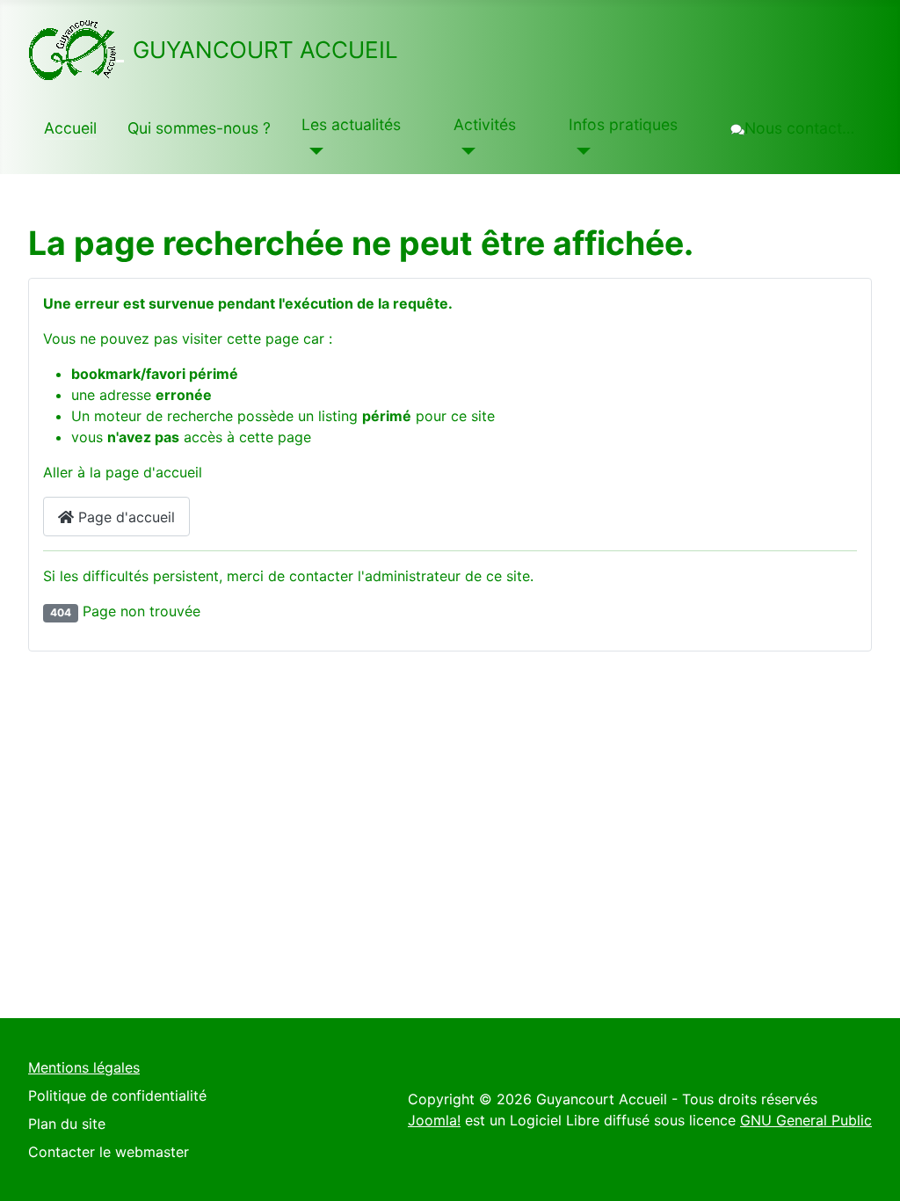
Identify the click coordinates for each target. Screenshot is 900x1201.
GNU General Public (806, 1120)
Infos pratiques (623, 124)
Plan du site (66, 1123)
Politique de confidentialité (117, 1095)
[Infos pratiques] (580, 151)
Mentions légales (84, 1067)
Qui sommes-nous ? (199, 128)
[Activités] (464, 151)
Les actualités (351, 124)
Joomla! (434, 1120)
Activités (485, 124)
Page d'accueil (124, 517)
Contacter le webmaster (108, 1152)
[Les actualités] (312, 151)
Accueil (70, 128)
